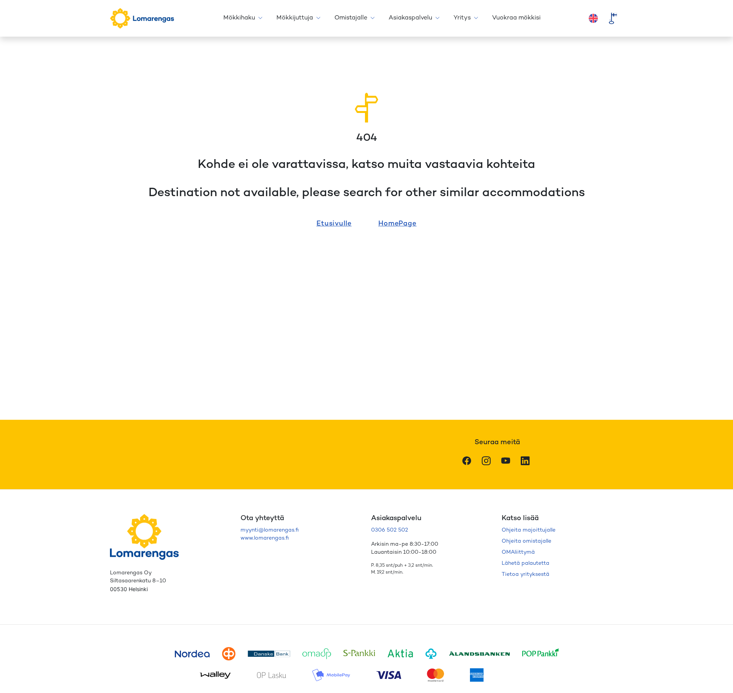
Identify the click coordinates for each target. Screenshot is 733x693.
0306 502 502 (389, 530)
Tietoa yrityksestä (525, 574)
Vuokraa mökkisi (516, 18)
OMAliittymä (518, 552)
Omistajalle (350, 18)
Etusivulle (334, 223)
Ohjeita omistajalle (526, 541)
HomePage (397, 223)
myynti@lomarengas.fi (270, 530)
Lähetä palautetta (525, 563)
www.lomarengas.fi (265, 538)
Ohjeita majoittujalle (528, 530)
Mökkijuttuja (294, 18)
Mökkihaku (239, 18)
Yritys (462, 18)
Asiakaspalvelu (410, 18)
